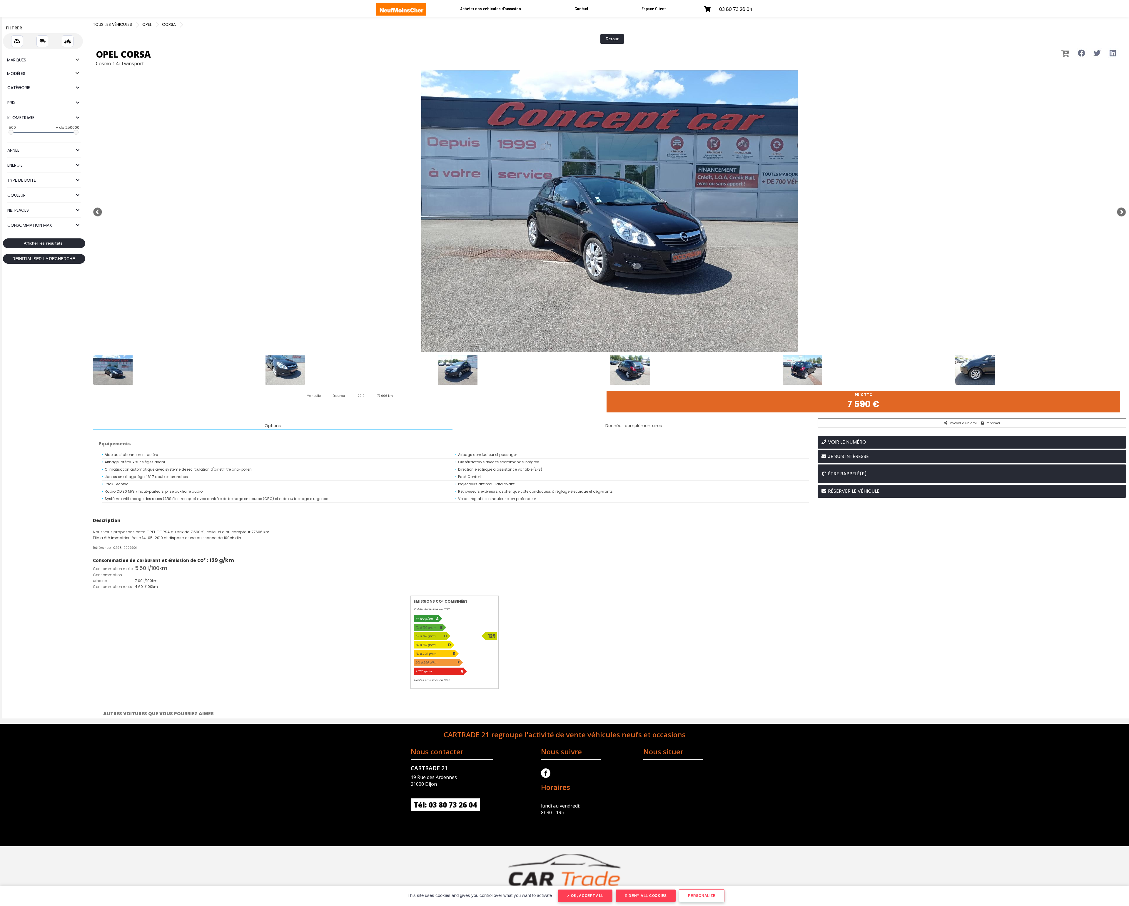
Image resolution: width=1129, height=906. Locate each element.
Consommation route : (113, 586)
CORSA (169, 24)
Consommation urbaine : (107, 577)
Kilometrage (20, 118)
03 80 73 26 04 (736, 9)
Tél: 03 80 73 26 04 (445, 805)
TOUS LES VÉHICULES (112, 24)
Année (13, 150)
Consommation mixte (113, 568)
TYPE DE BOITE (21, 180)
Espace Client (654, 8)
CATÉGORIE (18, 88)
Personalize (701, 896)
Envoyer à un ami (962, 423)
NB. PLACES (18, 210)
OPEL (147, 24)
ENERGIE (15, 165)
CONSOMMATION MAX (29, 225)
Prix (11, 103)
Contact (581, 8)
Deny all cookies (647, 896)
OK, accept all (586, 896)
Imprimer (992, 423)
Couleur (16, 195)
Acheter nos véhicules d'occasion (490, 8)
